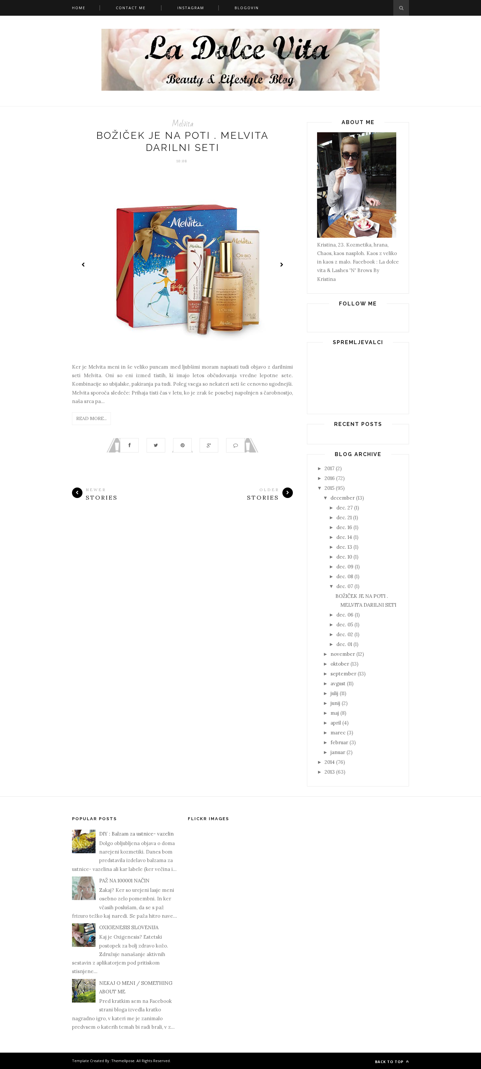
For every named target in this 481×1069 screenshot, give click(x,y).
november (342, 654)
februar (339, 742)
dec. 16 (344, 527)
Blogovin (247, 7)
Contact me (131, 7)
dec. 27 (344, 508)
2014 (330, 762)
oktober (339, 664)
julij (334, 693)
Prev (83, 264)
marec (338, 732)
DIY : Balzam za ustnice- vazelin (136, 834)
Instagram (190, 7)
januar (337, 752)
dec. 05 (344, 624)
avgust (338, 683)
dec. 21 (344, 517)
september (343, 674)
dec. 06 (344, 615)
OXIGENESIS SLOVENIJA (128, 927)
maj (334, 713)
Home (78, 7)
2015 (329, 488)
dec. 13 (344, 547)
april (335, 723)
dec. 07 (344, 586)
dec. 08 (344, 576)
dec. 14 (344, 537)
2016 (330, 478)
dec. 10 (344, 557)
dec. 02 (344, 634)
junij (335, 703)
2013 (330, 772)
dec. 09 (344, 566)
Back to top (390, 1061)
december (342, 498)
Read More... (91, 418)
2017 (329, 468)
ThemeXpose (122, 1060)
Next (281, 264)
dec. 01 (344, 644)
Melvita (182, 124)
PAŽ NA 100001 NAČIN (124, 880)
